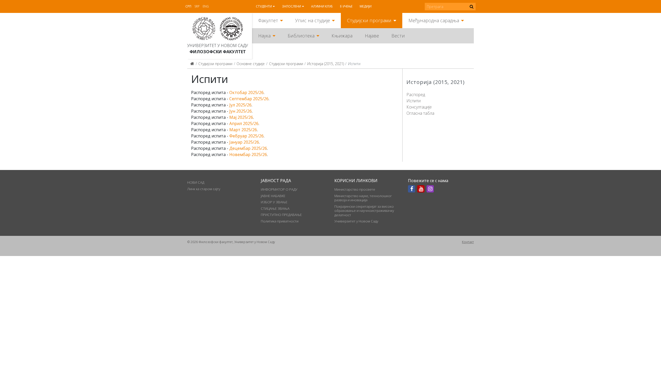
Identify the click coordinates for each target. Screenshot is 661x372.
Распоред (415, 94)
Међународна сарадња (433, 20)
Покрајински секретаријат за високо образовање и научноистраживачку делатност (364, 210)
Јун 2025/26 (240, 111)
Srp (197, 6)
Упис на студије (312, 20)
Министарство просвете (354, 189)
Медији (366, 6)
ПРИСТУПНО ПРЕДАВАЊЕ (281, 214)
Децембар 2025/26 (248, 148)
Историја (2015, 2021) (325, 63)
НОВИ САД (195, 182)
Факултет (268, 20)
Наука (264, 36)
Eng (206, 6)
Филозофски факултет (218, 52)
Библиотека (301, 36)
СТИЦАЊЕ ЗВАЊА (275, 208)
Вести (398, 36)
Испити (413, 101)
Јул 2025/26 (240, 105)
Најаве (372, 36)
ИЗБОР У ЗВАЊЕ (274, 202)
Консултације (419, 107)
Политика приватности (279, 221)
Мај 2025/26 (241, 117)
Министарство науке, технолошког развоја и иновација (363, 197)
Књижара (342, 36)
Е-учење (346, 6)
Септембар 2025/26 (249, 99)
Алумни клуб (322, 6)
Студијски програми (369, 20)
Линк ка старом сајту (203, 189)
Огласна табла (420, 113)
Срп (188, 6)
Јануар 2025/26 (244, 142)
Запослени (291, 6)
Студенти (264, 6)
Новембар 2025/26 (248, 154)
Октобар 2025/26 (246, 92)
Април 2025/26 (243, 123)
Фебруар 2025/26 (246, 136)
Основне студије (251, 63)
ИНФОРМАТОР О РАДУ (279, 189)
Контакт (468, 242)
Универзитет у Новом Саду (217, 45)
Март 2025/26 (243, 130)
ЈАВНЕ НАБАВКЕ (273, 195)
